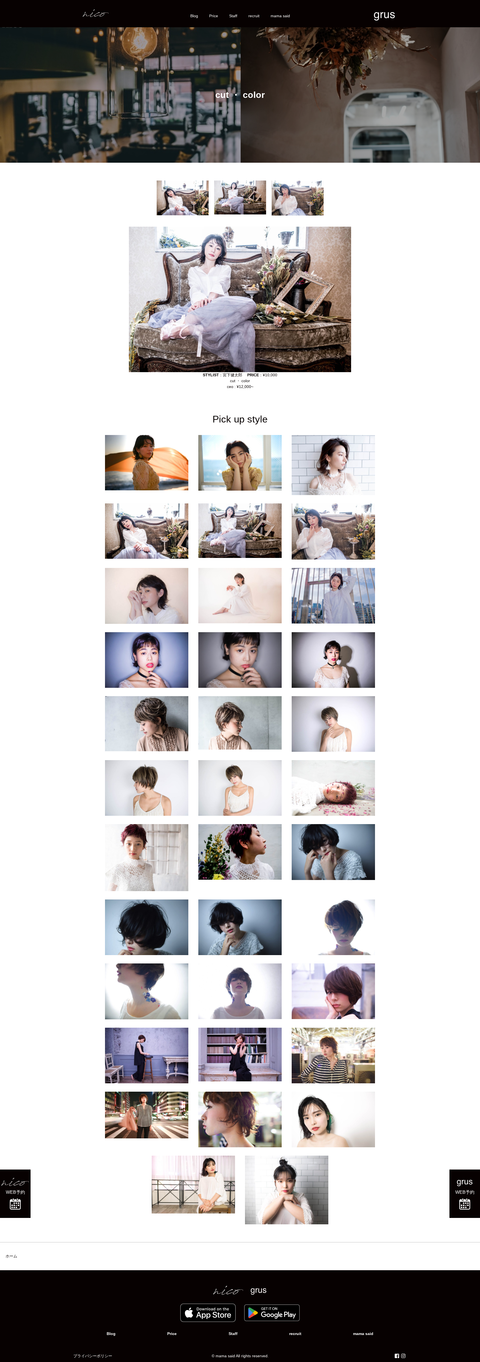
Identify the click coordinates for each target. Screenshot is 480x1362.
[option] (182, 198)
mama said (280, 16)
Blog (194, 16)
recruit (253, 16)
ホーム (11, 1256)
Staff (233, 16)
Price (213, 16)
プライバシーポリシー (92, 1356)
